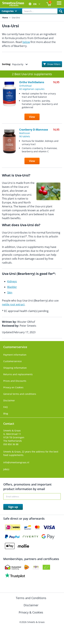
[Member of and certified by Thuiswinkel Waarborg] (13, 567)
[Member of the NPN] (35, 567)
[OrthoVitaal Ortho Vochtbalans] (9, 102)
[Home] (13, 4)
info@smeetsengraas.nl (16, 462)
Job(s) (6, 469)
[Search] (60, 11)
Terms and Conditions (31, 598)
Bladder (12, 287)
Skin (9, 292)
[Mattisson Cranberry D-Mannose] (9, 148)
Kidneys (12, 281)
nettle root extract (13, 304)
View (32, 117)
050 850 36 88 (10, 444)
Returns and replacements (18, 374)
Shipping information (15, 367)
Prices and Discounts (14, 380)
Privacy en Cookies (13, 387)
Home (5, 17)
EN (35, 4)
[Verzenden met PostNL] (26, 567)
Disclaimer (9, 400)
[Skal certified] (46, 567)
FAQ (5, 407)
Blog (5, 413)
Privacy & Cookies (31, 612)
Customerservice (12, 361)
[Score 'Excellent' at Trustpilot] (15, 575)
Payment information (14, 354)
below (26, 42)
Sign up (13, 507)
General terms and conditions (19, 393)
